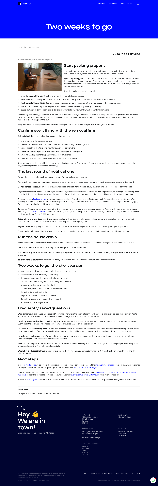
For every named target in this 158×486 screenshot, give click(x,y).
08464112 (62, 473)
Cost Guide (124, 473)
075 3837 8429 (122, 436)
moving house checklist (105, 365)
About (86, 473)
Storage (101, 4)
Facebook (32, 393)
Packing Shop (126, 4)
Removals (113, 4)
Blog (25, 47)
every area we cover (79, 375)
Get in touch (94, 375)
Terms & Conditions (44, 481)
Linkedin (47, 393)
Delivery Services (107, 473)
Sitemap (20, 481)
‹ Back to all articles (126, 54)
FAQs (132, 473)
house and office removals (106, 372)
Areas (138, 473)
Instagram (22, 393)
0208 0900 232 (122, 434)
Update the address (37, 211)
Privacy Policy (33, 481)
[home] (24, 4)
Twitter (40, 393)
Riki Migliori (46, 60)
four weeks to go (29, 365)
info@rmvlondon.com (125, 432)
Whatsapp (50, 433)
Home (20, 47)
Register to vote (39, 199)
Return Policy (95, 473)
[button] (153, 480)
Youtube (55, 393)
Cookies (26, 481)
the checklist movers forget (85, 367)
